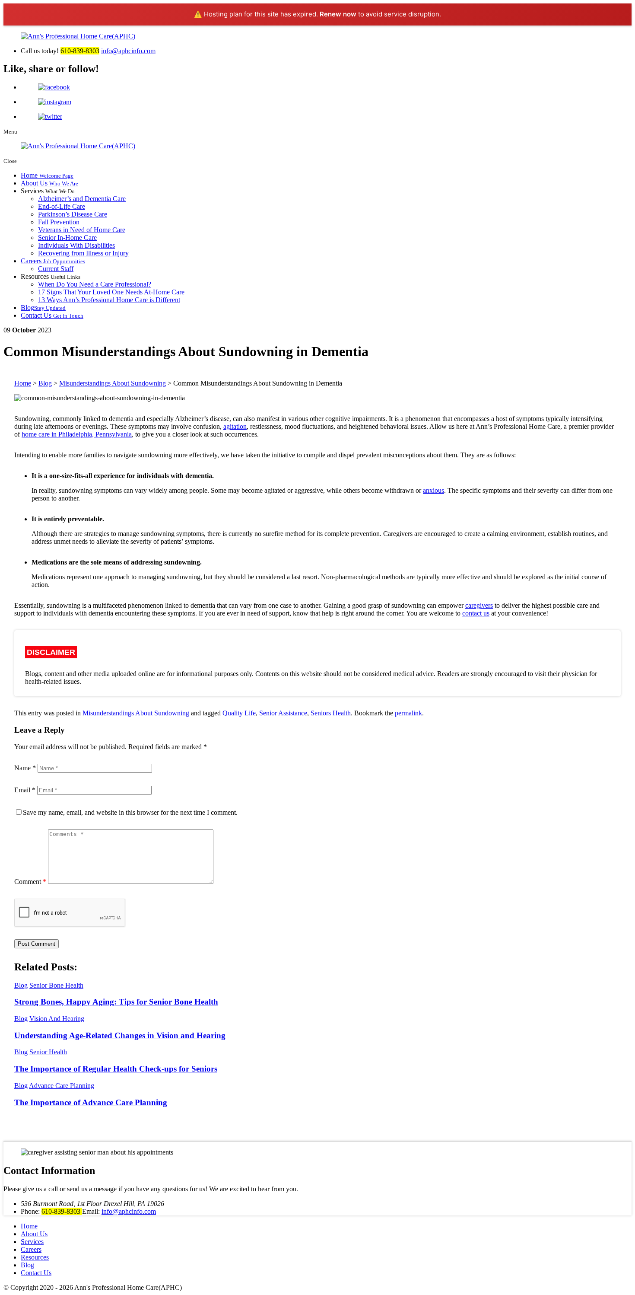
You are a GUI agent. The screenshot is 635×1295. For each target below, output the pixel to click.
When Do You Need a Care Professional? (94, 284)
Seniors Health (331, 713)
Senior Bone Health (56, 985)
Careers (53, 261)
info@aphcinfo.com (128, 50)
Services (32, 1241)
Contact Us (52, 315)
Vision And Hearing (56, 1018)
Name (25, 768)
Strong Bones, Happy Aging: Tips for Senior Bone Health (116, 1001)
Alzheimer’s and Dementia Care (82, 198)
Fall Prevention (58, 222)
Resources (35, 1257)
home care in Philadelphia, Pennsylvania (77, 434)
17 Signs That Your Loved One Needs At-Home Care (111, 292)
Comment (30, 881)
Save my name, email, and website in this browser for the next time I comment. (130, 812)
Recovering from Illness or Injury (83, 253)
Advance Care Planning (61, 1085)
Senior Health (48, 1052)
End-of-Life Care (61, 206)
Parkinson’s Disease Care (72, 214)
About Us (49, 183)
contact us (475, 613)
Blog (43, 307)
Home (47, 175)
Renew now (338, 14)
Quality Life (239, 713)
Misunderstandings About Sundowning (136, 713)
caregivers (479, 605)
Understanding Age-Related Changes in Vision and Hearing (119, 1035)
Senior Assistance (283, 713)
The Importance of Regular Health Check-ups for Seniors (115, 1068)
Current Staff (55, 268)
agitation (235, 426)
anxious (433, 490)
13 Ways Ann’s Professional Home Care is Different (109, 299)
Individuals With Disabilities (76, 245)
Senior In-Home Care (67, 237)
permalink (408, 713)
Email (24, 790)
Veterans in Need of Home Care (81, 229)
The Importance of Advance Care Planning (90, 1102)
